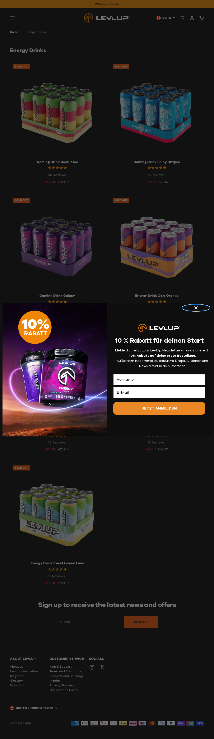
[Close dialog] (196, 307)
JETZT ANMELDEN (159, 408)
